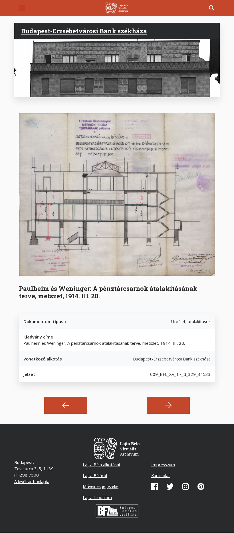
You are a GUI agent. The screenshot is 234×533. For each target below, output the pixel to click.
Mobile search (212, 8)
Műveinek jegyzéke (100, 486)
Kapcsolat (160, 475)
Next (168, 405)
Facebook (154, 486)
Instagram (185, 486)
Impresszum (163, 464)
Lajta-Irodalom (97, 497)
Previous (65, 405)
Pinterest (200, 486)
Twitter (170, 486)
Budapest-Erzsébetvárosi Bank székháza (84, 31)
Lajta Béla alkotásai (101, 464)
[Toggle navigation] (21, 8)
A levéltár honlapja (31, 481)
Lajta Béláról (95, 475)
